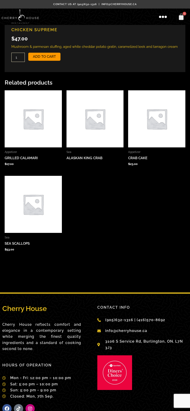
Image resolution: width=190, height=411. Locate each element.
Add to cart (44, 56)
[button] (163, 17)
